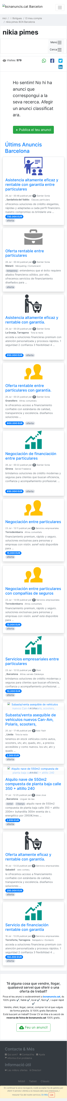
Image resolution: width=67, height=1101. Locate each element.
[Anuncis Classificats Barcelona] (22, 7)
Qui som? (12, 1054)
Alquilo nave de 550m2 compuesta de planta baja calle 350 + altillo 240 (33, 784)
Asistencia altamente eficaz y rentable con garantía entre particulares (31, 184)
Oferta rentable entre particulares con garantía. (28, 388)
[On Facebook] (52, 61)
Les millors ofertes (17, 1070)
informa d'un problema (19, 1058)
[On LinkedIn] (60, 67)
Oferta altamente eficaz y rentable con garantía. (28, 856)
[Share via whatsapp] (44, 61)
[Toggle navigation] (59, 7)
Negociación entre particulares (33, 521)
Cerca (53, 49)
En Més (45, 1094)
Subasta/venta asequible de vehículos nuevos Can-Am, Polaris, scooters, (30, 719)
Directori (36, 1070)
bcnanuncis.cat (51, 996)
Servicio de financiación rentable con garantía (27, 927)
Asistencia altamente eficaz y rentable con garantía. (31, 319)
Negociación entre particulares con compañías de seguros (33, 591)
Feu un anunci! (36, 1027)
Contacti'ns (27, 1054)
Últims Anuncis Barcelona (23, 147)
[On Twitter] (60, 61)
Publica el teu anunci (33, 130)
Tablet (32, 1081)
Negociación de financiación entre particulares (30, 456)
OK (51, 1094)
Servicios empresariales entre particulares (32, 661)
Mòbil (21, 1081)
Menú (53, 42)
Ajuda (41, 1054)
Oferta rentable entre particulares (24, 253)
